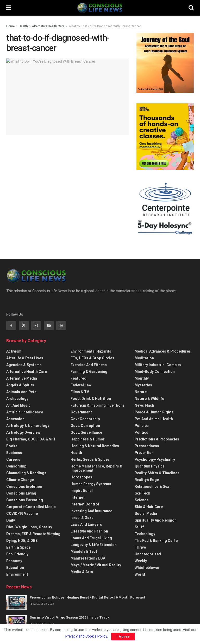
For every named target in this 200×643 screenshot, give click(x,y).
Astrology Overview (23, 432)
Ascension (15, 419)
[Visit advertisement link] (165, 63)
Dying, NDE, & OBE (22, 540)
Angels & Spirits (20, 385)
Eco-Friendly (17, 554)
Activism (13, 351)
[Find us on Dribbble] (61, 325)
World (140, 574)
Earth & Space (18, 547)
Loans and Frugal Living (91, 538)
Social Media (146, 513)
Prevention (144, 453)
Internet (78, 497)
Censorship (16, 466)
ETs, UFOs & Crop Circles (92, 358)
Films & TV (80, 392)
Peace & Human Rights (154, 412)
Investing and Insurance (91, 511)
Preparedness (147, 446)
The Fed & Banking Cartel (157, 540)
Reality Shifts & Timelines (157, 473)
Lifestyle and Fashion (89, 531)
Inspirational (82, 491)
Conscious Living (21, 493)
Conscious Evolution (24, 486)
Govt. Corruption (85, 426)
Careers (13, 459)
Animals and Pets (21, 392)
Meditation (144, 358)
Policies (142, 426)
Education (15, 568)
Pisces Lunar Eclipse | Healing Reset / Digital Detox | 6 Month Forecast (87, 597)
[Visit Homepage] (99, 8)
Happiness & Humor (88, 439)
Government (81, 412)
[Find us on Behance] (49, 325)
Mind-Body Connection (155, 371)
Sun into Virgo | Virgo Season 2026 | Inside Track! (70, 617)
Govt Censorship (85, 419)
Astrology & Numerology (27, 426)
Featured (78, 378)
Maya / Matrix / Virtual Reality (96, 565)
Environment (17, 574)
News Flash (144, 405)
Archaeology (17, 399)
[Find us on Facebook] (11, 325)
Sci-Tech (142, 493)
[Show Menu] (8, 8)
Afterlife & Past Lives (24, 358)
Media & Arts (82, 572)
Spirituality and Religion (156, 520)
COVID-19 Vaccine (22, 513)
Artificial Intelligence (24, 412)
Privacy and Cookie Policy (86, 636)
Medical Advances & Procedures (163, 351)
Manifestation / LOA (88, 558)
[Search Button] (191, 8)
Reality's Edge (147, 480)
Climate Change (20, 480)
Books (11, 446)
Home (10, 26)
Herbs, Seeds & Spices (90, 459)
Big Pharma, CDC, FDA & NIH (30, 439)
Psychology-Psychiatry (155, 459)
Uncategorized (148, 554)
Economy (14, 561)
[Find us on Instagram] (36, 325)
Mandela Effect (84, 551)
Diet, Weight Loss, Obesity (29, 527)
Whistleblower (147, 568)
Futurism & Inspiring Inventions (98, 405)
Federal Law (81, 385)
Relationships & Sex (152, 486)
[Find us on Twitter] (24, 325)
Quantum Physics (150, 466)
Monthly (142, 378)
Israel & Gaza (82, 518)
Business (14, 453)
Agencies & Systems (24, 365)
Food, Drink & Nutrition (91, 399)
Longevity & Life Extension (94, 545)
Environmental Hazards (91, 351)
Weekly (141, 561)
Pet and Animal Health (154, 419)
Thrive (140, 547)
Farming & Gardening (89, 371)
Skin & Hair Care (149, 507)
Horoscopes (81, 477)
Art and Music (18, 405)
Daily (10, 520)
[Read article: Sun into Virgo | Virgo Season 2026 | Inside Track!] (16, 622)
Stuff (139, 527)
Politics (141, 432)
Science (141, 500)
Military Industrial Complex (158, 365)
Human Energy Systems (91, 484)
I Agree (123, 636)
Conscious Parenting (24, 500)
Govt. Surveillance (86, 432)
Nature (141, 392)
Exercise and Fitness (89, 365)
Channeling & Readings (26, 473)
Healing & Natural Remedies (95, 446)
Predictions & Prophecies (157, 439)
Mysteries (143, 385)
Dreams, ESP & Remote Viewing (33, 534)
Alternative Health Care (48, 26)
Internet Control (85, 504)
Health (23, 26)
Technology (145, 534)
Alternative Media (21, 378)
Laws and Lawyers (86, 524)
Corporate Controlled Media (31, 507)
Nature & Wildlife (149, 399)
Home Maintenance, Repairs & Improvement (96, 468)
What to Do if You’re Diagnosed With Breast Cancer (104, 26)
